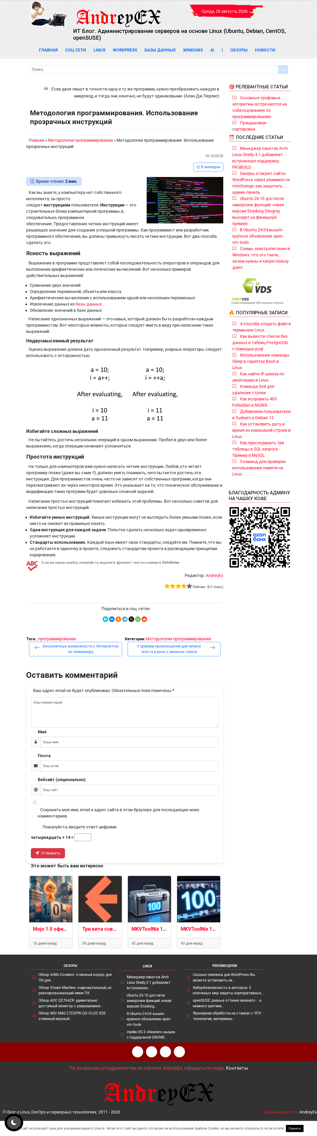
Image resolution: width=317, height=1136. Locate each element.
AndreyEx (214, 575)
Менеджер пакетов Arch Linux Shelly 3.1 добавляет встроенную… (149, 982)
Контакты (237, 1068)
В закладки (210, 167)
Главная (48, 50)
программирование (57, 638)
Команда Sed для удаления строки (253, 389)
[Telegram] (125, 619)
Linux (99, 50)
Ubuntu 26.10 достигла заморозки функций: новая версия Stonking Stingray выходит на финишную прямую (258, 211)
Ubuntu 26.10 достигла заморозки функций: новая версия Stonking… (149, 1000)
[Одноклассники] (118, 619)
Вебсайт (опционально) (62, 779)
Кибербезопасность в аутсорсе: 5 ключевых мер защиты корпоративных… (228, 990)
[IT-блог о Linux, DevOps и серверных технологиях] (48, 14)
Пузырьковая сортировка (249, 126)
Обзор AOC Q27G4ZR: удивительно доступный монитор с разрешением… (71, 1003)
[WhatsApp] (138, 619)
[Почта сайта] (151, 1051)
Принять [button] (295, 1128)
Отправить (50, 853)
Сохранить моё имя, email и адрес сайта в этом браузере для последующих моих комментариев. (118, 812)
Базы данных (160, 50)
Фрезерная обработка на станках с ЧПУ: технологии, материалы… (227, 1016)
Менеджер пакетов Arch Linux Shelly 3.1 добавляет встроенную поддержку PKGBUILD (260, 158)
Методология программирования (80, 140)
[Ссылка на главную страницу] (118, 14)
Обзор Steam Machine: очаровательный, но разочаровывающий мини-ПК (75, 990)
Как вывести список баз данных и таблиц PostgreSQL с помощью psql (260, 342)
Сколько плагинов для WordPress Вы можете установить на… (224, 977)
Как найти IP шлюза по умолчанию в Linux (258, 377)
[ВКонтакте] (112, 619)
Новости (265, 50)
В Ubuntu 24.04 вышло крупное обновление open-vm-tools (258, 236)
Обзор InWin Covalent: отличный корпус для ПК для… (75, 977)
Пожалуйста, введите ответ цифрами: (79, 826)
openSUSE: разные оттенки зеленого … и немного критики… (227, 1003)
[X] (131, 619)
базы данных (89, 304)
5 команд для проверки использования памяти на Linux (259, 467)
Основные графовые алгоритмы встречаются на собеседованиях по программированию (259, 107)
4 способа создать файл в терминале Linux (261, 326)
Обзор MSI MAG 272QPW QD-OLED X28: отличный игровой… (72, 1016)
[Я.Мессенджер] (105, 619)
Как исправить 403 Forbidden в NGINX (254, 402)
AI (212, 50)
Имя (42, 731)
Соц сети (75, 50)
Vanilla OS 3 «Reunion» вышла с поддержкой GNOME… (151, 1035)
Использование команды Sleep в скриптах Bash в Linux (260, 361)
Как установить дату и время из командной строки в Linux (261, 430)
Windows (193, 50)
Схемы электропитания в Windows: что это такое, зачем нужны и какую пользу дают (261, 258)
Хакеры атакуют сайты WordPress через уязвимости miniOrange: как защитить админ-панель (261, 183)
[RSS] (137, 1051)
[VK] (165, 1051)
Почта (44, 755)
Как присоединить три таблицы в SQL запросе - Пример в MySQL (258, 449)
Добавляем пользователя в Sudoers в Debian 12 (261, 414)
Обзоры (239, 50)
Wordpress (125, 50)
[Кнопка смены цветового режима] (14, 1122)
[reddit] (144, 619)
